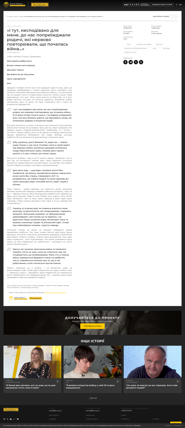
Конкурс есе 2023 (130, 52)
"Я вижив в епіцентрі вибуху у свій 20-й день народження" (90, 386)
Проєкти (125, 419)
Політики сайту (176, 423)
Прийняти (169, 425)
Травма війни (92, 419)
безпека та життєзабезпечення (136, 48)
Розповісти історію (92, 326)
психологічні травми (143, 44)
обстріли (159, 44)
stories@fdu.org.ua (92, 411)
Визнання (90, 415)
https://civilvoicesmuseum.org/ (55, 292)
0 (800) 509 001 (126, 411)
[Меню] (180, 5)
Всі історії (94, 398)
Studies (156, 419)
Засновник (54, 415)
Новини (52, 419)
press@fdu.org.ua (55, 411)
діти (128, 44)
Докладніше (178, 425)
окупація (166, 48)
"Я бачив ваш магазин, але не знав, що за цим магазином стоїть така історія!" (30, 386)
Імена (123, 415)
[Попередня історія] (171, 16)
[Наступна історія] (176, 16)
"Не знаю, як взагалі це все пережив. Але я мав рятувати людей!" (151, 386)
